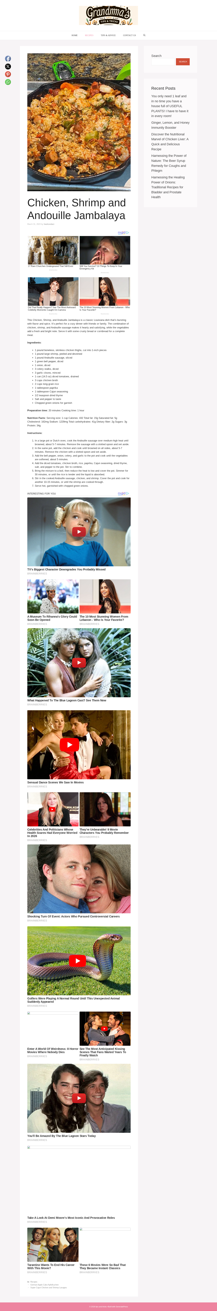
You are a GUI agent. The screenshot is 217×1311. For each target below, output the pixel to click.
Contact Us (129, 35)
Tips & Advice (108, 35)
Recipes (89, 35)
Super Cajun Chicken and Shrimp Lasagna (48, 1287)
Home (75, 35)
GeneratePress (122, 1307)
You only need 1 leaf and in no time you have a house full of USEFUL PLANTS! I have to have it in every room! (169, 106)
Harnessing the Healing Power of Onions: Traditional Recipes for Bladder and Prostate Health (168, 187)
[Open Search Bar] (144, 35)
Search (156, 56)
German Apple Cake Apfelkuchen (44, 1285)
